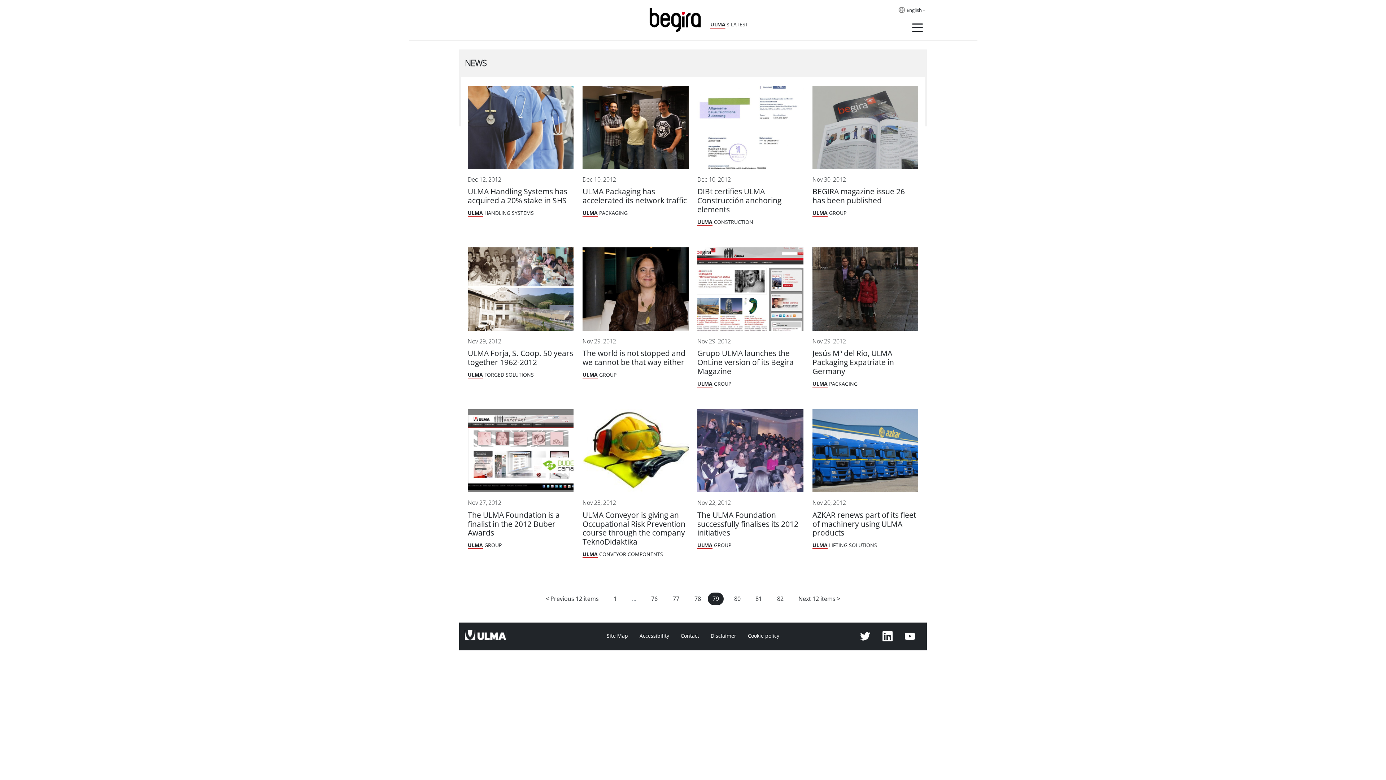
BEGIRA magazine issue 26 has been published (858, 196)
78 (697, 599)
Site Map (617, 636)
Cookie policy (763, 636)
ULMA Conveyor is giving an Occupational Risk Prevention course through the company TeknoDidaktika (634, 528)
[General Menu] (917, 29)
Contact (690, 636)
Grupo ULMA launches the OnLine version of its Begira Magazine (745, 362)
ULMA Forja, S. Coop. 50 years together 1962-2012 (520, 358)
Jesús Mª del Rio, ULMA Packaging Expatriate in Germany (853, 362)
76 (654, 599)
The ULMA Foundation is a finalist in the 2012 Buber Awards (514, 524)
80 (737, 599)
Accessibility (654, 636)
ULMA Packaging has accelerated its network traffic (635, 196)
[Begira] (678, 19)
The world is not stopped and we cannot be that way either (634, 358)
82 (780, 599)
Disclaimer (723, 636)
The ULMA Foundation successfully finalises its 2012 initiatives (747, 524)
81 (758, 599)
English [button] (914, 10)
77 (676, 599)
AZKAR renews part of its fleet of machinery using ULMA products (864, 524)
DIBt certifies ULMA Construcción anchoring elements (739, 200)
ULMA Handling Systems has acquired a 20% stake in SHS (517, 196)
